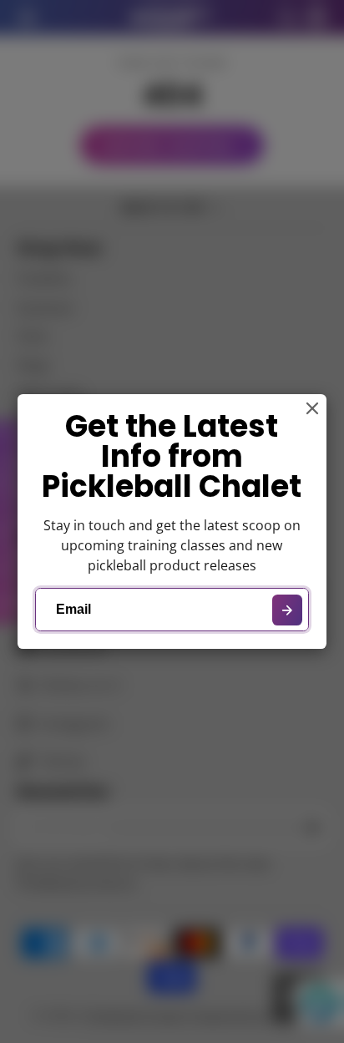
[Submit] (287, 610)
